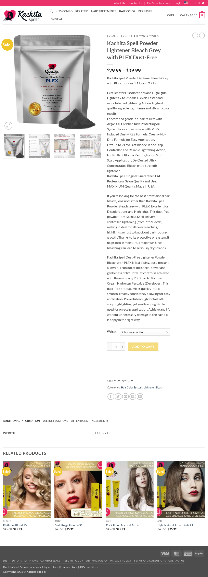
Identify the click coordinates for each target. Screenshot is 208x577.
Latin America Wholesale (42, 560)
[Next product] (195, 35)
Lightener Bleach (153, 387)
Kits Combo (64, 11)
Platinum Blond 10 (15, 525)
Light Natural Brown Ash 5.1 (175, 525)
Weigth (111, 331)
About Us (119, 3)
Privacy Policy (120, 560)
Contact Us (135, 3)
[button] (170, 15)
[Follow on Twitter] (203, 3)
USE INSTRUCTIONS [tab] (55, 420)
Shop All (57, 19)
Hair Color (127, 11)
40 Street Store (88, 567)
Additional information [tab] (21, 420)
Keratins (81, 11)
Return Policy (73, 560)
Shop (123, 36)
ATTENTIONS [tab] (79, 420)
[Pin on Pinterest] (132, 396)
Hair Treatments (103, 11)
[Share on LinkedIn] (140, 396)
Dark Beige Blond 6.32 (68, 525)
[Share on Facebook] (110, 396)
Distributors (12, 560)
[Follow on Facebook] (195, 3)
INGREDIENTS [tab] (99, 420)
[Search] (51, 11)
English (179, 3)
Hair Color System (145, 36)
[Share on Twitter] (118, 396)
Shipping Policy (97, 560)
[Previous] (10, 81)
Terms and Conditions (150, 560)
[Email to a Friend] (125, 396)
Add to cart (143, 346)
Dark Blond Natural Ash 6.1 (123, 525)
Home (111, 36)
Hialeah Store (68, 567)
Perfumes (145, 11)
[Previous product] (202, 35)
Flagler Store (50, 567)
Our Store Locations (158, 3)
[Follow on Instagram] (199, 3)
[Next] (94, 81)
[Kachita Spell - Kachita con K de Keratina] (23, 15)
